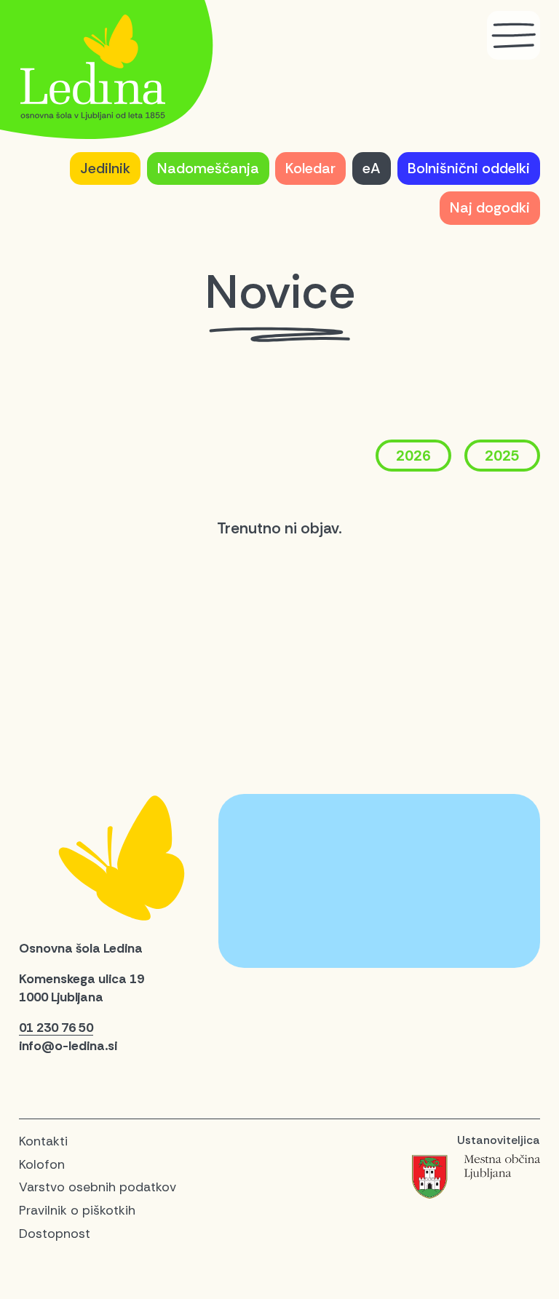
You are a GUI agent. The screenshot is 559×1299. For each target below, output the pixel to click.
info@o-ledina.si (68, 1046)
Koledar (310, 168)
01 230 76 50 (56, 1028)
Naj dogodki (490, 207)
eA (371, 168)
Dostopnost (54, 1233)
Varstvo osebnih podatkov (97, 1187)
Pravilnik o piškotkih (77, 1210)
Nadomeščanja (208, 168)
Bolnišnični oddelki (469, 168)
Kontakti (43, 1141)
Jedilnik (105, 168)
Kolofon (42, 1164)
